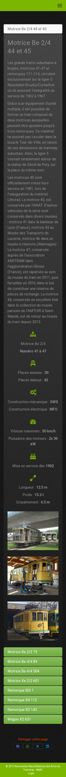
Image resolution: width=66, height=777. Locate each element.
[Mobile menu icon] (59, 5)
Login (31, 773)
